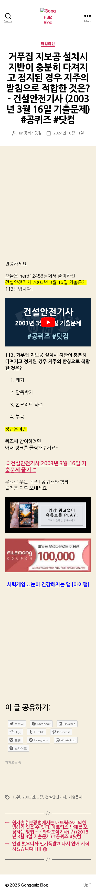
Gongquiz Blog (34, 885)
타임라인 (48, 44)
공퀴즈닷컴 (32, 133)
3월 (40, 797)
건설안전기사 (55, 797)
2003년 (29, 797)
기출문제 (75, 797)
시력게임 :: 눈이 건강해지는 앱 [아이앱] (48, 584)
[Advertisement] (48, 207)
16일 (16, 797)
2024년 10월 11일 (69, 133)
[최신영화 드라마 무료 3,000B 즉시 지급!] (48, 555)
